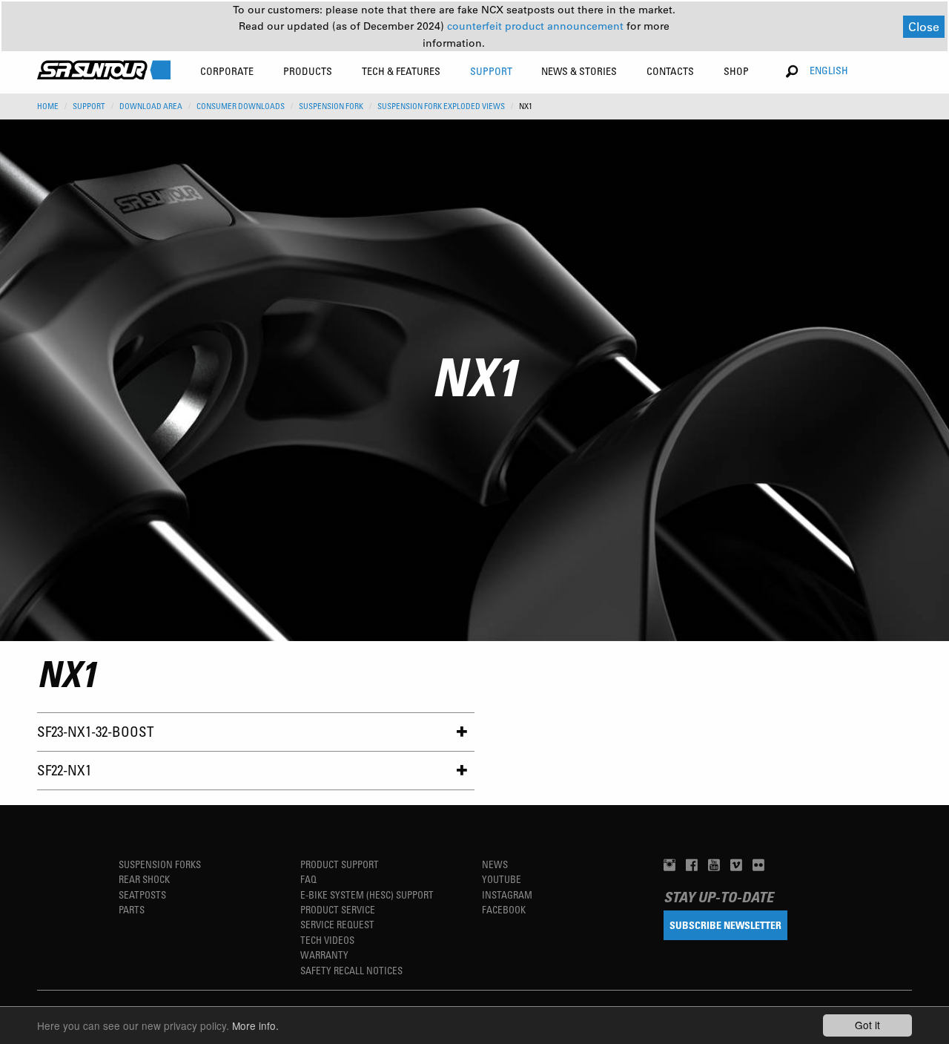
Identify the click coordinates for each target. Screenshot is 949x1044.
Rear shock (144, 879)
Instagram (507, 894)
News (495, 864)
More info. (255, 1025)
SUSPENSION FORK (331, 106)
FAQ (308, 879)
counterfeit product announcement (536, 26)
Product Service (337, 909)
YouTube (501, 879)
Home (48, 106)
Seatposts (142, 894)
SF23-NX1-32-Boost (95, 731)
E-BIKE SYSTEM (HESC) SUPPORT (367, 894)
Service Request (337, 924)
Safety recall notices (351, 970)
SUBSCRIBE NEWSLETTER (725, 925)
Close (923, 26)
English (829, 70)
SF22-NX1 (64, 769)
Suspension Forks (160, 864)
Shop (736, 71)
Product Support (339, 864)
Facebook (504, 909)
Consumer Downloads (240, 106)
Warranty (324, 954)
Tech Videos (327, 939)
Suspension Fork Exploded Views (441, 106)
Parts (132, 909)
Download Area (150, 106)
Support (89, 106)
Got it (867, 1024)
